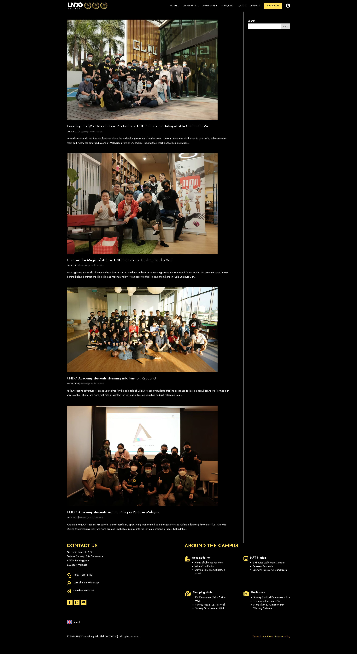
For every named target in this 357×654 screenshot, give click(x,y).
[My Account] (288, 7)
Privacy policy (282, 636)
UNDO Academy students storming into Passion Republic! (111, 378)
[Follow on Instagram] (76, 602)
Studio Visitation (96, 131)
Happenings (84, 131)
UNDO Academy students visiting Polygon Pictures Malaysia (113, 512)
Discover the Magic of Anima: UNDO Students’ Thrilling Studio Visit (120, 260)
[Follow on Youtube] (83, 602)
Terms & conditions (262, 636)
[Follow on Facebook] (70, 602)
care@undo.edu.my (83, 590)
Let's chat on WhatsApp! (86, 582)
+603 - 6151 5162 (82, 575)
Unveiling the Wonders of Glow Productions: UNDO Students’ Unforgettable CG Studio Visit (138, 126)
